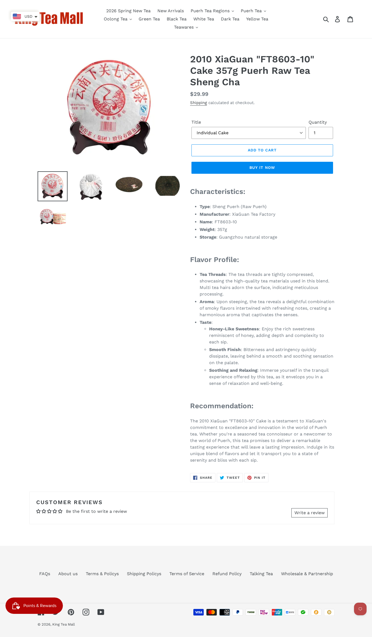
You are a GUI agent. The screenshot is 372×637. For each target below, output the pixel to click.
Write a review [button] (309, 512)
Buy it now (262, 167)
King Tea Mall (63, 624)
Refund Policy (227, 573)
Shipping (198, 102)
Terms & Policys (102, 573)
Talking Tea (261, 573)
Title (196, 122)
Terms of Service (186, 573)
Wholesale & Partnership (307, 573)
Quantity (318, 122)
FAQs (44, 573)
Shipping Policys (144, 573)
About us (68, 573)
